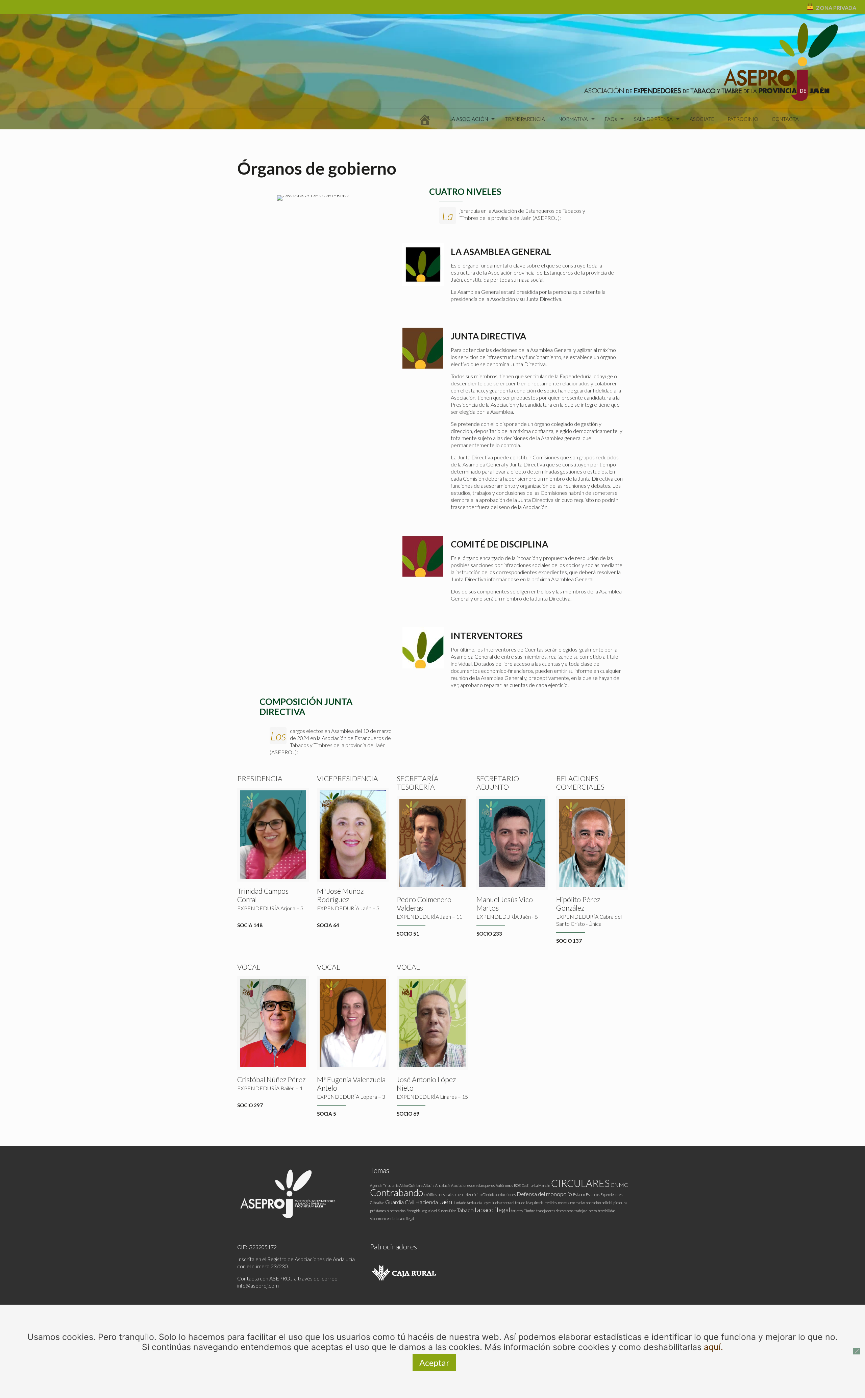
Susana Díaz (447, 1211)
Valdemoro (378, 1218)
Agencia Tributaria (384, 1185)
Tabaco (465, 1210)
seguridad (429, 1211)
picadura (619, 1202)
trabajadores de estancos (554, 1211)
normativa (577, 1202)
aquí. (713, 1347)
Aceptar (434, 1362)
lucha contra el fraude (508, 1202)
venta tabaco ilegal (400, 1218)
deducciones (506, 1194)
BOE (517, 1185)
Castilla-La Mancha (536, 1185)
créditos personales (439, 1194)
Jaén (445, 1201)
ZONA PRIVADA (836, 7)
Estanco (579, 1194)
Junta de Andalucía (467, 1202)
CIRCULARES (580, 1183)
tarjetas (517, 1211)
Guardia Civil (399, 1202)
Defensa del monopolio (544, 1194)
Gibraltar (377, 1202)
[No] (856, 1351)
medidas (550, 1202)
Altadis (428, 1185)
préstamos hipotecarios (387, 1211)
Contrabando (396, 1192)
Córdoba (489, 1194)
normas (563, 1202)
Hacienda (426, 1202)
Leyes (487, 1202)
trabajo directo (585, 1211)
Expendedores (611, 1194)
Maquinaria (534, 1202)
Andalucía (442, 1185)
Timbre (529, 1211)
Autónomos (504, 1185)
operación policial (599, 1202)
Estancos (592, 1194)
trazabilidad (607, 1211)
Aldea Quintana (410, 1185)
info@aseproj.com (258, 1285)
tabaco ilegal (492, 1209)
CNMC (619, 1184)
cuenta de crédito (468, 1194)
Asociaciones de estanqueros (473, 1185)
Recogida (413, 1211)
